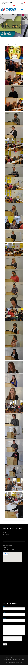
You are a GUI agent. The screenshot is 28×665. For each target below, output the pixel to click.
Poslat (5, 644)
